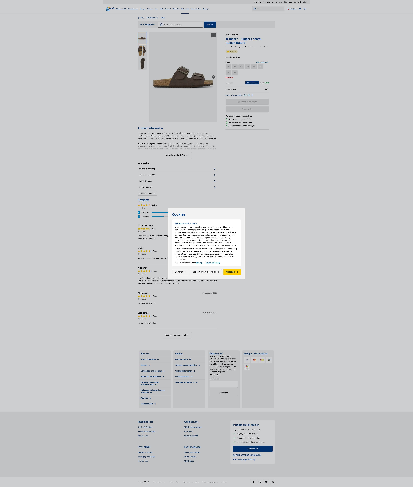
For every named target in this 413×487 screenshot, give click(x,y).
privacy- (199, 262)
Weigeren (179, 272)
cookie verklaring (213, 262)
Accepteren (230, 272)
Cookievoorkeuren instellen (204, 272)
